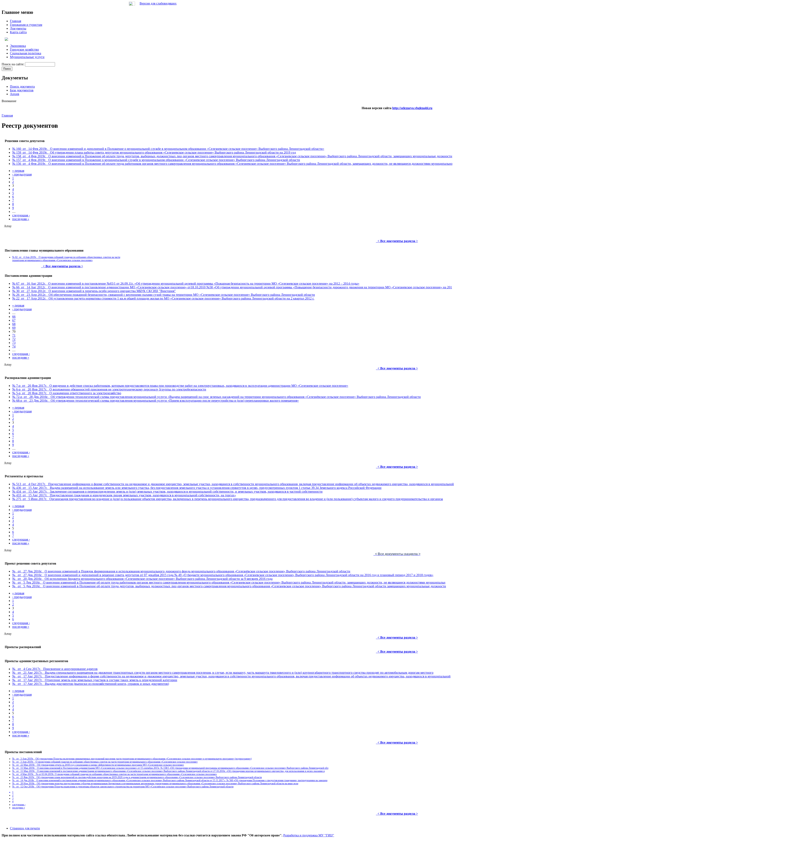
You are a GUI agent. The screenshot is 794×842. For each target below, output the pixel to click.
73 (14, 342)
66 (14, 316)
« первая (18, 170)
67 (14, 320)
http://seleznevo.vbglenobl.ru (412, 108)
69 (14, 328)
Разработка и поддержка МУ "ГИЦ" (308, 835)
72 (14, 339)
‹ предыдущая (22, 174)
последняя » (20, 219)
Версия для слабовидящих (158, 3)
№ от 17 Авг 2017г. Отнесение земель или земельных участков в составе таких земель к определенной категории (94, 680)
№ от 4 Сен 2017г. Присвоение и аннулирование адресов (55, 669)
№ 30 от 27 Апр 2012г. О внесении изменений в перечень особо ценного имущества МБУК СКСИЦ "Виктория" (94, 291)
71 (14, 335)
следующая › (21, 215)
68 (14, 324)
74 (14, 346)
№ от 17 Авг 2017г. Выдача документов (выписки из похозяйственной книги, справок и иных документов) (90, 684)
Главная (7, 115)
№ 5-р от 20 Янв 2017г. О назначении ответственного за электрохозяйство (66, 393)
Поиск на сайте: (13, 64)
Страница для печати (25, 828)
